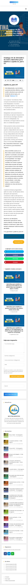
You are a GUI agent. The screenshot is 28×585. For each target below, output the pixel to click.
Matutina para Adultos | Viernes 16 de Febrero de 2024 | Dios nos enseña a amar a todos (14, 286)
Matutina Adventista (14, 26)
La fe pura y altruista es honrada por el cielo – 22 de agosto (15, 462)
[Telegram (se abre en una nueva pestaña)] (15, 4)
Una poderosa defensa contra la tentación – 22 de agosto (16, 489)
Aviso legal (7, 579)
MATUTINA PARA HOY (10, 394)
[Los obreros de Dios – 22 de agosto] (6, 442)
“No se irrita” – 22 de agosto (15, 448)
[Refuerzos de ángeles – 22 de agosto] (6, 455)
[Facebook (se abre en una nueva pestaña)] (13, 4)
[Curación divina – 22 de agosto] (6, 470)
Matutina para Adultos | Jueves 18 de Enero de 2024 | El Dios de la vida (14, 308)
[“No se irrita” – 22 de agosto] (6, 449)
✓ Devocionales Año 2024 (11, 568)
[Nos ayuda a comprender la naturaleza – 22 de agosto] (6, 539)
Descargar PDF (18, 242)
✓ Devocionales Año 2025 (11, 569)
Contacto (7, 577)
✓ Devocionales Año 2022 (11, 564)
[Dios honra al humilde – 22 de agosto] (6, 532)
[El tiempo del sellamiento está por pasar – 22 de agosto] (6, 525)
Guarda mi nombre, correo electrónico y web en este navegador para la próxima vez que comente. (13, 371)
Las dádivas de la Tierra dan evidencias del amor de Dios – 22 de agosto (16, 497)
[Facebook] (5, 553)
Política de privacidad (10, 580)
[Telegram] (9, 553)
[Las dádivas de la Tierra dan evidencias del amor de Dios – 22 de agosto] (6, 497)
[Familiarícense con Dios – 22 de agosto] (6, 483)
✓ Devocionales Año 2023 (11, 566)
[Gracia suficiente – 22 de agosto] (6, 518)
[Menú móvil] (26, 8)
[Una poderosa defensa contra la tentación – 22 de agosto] (6, 490)
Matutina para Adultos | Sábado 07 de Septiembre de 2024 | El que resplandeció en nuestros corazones (14, 330)
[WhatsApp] (12, 553)
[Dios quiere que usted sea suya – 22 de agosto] (6, 476)
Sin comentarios (15, 44)
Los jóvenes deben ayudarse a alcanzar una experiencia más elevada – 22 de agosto (16, 504)
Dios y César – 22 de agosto (15, 435)
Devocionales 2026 (14, 2)
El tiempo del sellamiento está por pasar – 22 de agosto (16, 524)
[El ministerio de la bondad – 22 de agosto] (6, 512)
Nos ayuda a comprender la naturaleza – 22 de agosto (15, 538)
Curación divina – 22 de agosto (16, 469)
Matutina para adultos (15, 42)
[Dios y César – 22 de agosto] (6, 435)
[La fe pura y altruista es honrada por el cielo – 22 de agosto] (6, 462)
